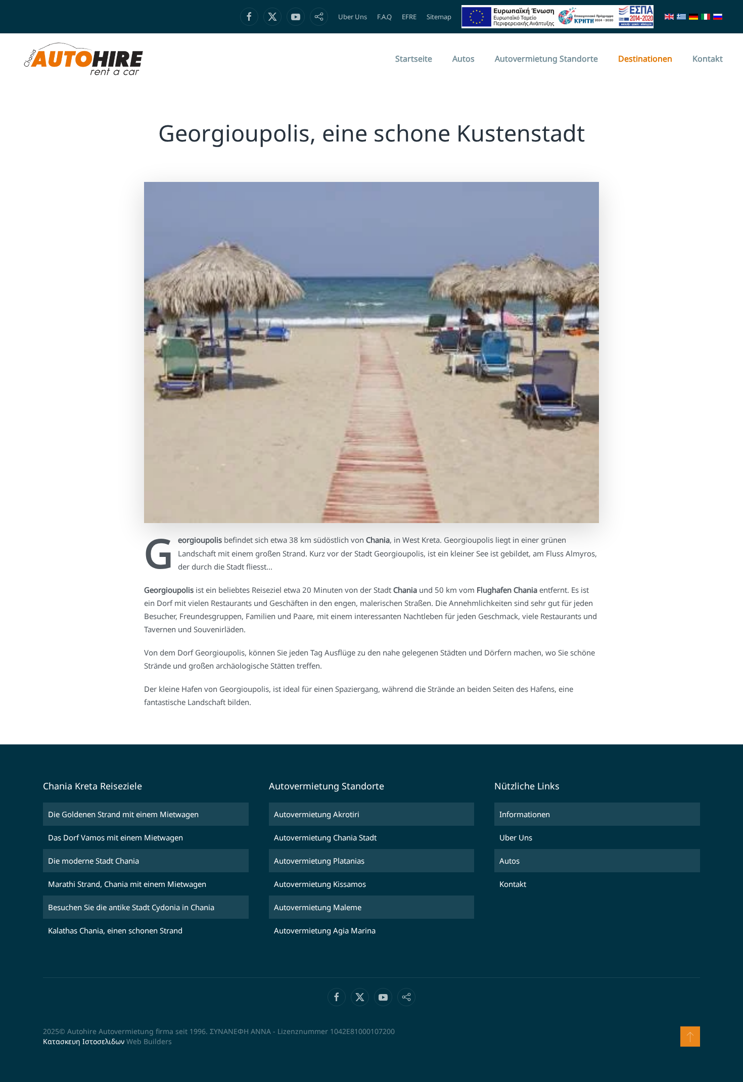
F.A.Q (384, 16)
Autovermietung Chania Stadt (325, 837)
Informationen (524, 814)
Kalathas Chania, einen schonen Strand (115, 930)
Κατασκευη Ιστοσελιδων (83, 1041)
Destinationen (645, 58)
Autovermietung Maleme (317, 907)
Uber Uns (352, 16)
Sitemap (439, 16)
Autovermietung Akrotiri (316, 814)
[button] (690, 1036)
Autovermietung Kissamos (320, 884)
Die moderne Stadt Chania (93, 861)
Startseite (413, 58)
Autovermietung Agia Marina (325, 930)
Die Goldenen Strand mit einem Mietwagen (123, 814)
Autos (463, 58)
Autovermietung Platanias (319, 861)
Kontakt (707, 58)
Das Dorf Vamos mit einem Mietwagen (115, 837)
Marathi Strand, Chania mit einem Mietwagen (127, 884)
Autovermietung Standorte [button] (546, 58)
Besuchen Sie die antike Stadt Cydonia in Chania (131, 907)
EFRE (409, 16)
